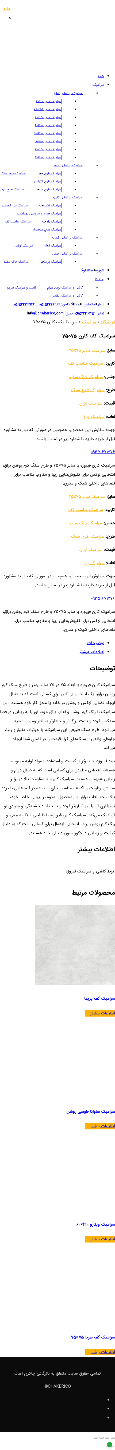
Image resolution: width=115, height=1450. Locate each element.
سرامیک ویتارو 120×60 (95, 1224)
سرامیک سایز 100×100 (47, 133)
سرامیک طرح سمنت (48, 189)
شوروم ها (97, 270)
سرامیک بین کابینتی (15, 205)
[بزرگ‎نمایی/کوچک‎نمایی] (113, 1438)
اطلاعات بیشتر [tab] (91, 651)
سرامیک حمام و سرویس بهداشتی (39, 213)
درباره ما (98, 304)
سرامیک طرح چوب (49, 173)
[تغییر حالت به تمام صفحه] (107, 1438)
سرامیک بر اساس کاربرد (67, 197)
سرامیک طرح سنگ (13, 173)
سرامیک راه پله (51, 221)
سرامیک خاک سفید (16, 261)
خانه (101, 76)
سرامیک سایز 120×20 (48, 149)
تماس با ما (84, 304)
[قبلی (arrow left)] (113, 1446)
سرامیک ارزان (52, 245)
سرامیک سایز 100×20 (48, 157)
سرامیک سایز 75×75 (47, 109)
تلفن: (41, 304)
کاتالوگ (84, 270)
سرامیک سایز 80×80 (48, 141)
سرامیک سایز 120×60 (48, 117)
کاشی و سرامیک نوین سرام (65, 287)
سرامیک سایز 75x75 (87, 350)
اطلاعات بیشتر (102, 1013)
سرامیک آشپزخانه (50, 205)
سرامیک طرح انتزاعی (47, 181)
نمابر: (89, 313)
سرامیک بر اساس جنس (67, 253)
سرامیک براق (93, 416)
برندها (99, 279)
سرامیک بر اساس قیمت (67, 237)
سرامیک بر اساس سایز (68, 93)
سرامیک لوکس (23, 245)
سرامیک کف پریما (99, 998)
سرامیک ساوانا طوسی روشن (90, 1111)
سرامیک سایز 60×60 (48, 101)
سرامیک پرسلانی (50, 261)
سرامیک (98, 85)
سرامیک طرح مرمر (12, 189)
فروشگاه (108, 322)
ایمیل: (50, 313)
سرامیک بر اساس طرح (68, 165)
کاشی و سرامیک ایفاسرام (66, 295)
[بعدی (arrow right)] (107, 1446)
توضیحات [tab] (95, 643)
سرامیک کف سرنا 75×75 (93, 1337)
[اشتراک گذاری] (101, 1438)
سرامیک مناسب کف (18, 221)
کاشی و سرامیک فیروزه (21, 287)
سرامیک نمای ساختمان (46, 229)
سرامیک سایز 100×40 (48, 125)
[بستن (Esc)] (96, 1438)
